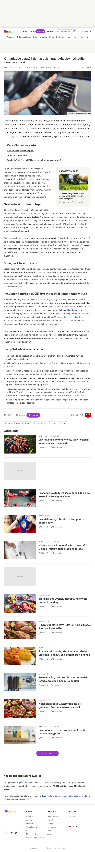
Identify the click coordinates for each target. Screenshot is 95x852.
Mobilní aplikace (53, 817)
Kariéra (28, 830)
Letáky (24, 31)
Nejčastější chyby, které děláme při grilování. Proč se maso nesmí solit (47, 707)
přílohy (7, 799)
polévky (77, 796)
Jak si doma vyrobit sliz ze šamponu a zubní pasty (47, 523)
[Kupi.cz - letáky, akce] (9, 32)
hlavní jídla (53, 796)
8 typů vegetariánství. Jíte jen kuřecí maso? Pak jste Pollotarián (47, 629)
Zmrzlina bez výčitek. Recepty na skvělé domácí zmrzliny (47, 602)
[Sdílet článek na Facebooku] (72, 415)
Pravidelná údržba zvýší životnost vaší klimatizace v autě (34, 160)
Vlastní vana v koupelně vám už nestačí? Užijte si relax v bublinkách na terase (47, 549)
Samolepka (52, 827)
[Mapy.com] (16, 833)
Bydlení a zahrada (10, 68)
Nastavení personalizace (35, 837)
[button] (47, 753)
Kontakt (29, 820)
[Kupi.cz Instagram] (12, 833)
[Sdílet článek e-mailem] (81, 415)
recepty (35, 796)
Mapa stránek (31, 834)
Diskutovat (33, 415)
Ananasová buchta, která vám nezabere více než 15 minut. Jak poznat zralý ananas (47, 655)
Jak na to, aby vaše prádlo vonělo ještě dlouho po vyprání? (47, 734)
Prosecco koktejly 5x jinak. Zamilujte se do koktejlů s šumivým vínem (47, 497)
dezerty (45, 796)
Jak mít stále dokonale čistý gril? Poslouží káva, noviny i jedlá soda (47, 443)
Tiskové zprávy (31, 827)
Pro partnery (73, 817)
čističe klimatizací (68, 310)
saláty (13, 799)
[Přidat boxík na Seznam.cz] (88, 415)
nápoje (62, 796)
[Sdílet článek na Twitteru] (77, 415)
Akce (32, 31)
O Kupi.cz (29, 817)
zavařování (26, 799)
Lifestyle (42, 674)
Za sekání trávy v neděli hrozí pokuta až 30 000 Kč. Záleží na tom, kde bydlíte (73, 185)
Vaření (41, 489)
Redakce (29, 824)
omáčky (69, 796)
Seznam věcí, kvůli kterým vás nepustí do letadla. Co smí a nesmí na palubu (47, 681)
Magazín (40, 31)
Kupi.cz (36, 775)
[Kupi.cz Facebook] (7, 833)
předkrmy (86, 796)
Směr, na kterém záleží (17, 155)
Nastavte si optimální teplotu (20, 150)
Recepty (50, 31)
